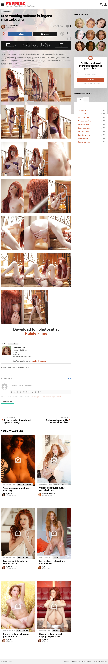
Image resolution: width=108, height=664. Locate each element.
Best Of (21, 485)
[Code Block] (32, 392)
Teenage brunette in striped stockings (16, 489)
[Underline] (17, 392)
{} (38, 392)
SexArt (64, 484)
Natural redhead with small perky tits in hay (16, 635)
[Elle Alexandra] (6, 354)
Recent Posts (13, 344)
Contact (66, 661)
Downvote (69, 38)
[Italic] (14, 392)
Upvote (62, 34)
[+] (41, 392)
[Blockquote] (29, 392)
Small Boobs (24, 367)
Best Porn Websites (100, 661)
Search (101, 4)
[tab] (80, 99)
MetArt (29, 485)
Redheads (13, 367)
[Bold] (11, 392)
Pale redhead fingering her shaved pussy (16, 562)
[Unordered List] (26, 392)
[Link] (35, 392)
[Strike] (20, 392)
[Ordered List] (23, 392)
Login (69, 378)
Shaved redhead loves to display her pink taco (51, 635)
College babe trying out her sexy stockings (52, 489)
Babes (5, 367)
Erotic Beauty (22, 630)
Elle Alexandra (19, 347)
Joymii (56, 558)
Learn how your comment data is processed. (45, 397)
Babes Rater (76, 661)
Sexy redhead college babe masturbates (52, 562)
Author (4, 344)
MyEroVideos (86, 661)
